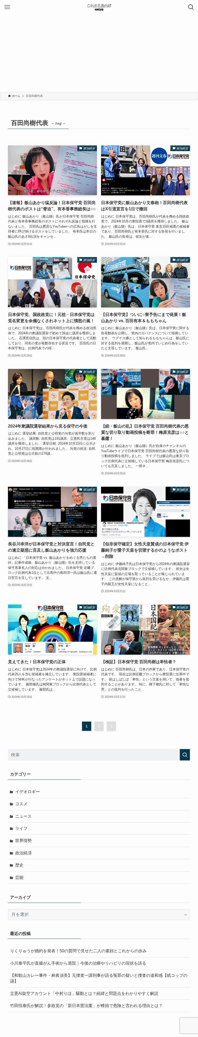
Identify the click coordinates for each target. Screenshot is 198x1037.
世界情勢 (23, 840)
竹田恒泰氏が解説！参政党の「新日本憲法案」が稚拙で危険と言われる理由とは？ (86, 1005)
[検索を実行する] (185, 755)
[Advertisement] (99, 53)
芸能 (19, 877)
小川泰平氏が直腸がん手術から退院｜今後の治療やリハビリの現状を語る (78, 963)
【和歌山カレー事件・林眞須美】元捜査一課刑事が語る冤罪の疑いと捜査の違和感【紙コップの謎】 (98, 978)
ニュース (23, 816)
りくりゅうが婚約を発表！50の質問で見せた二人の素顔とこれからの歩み (78, 951)
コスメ (21, 804)
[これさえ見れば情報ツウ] (99, 7)
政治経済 (23, 853)
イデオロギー (27, 792)
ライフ (21, 828)
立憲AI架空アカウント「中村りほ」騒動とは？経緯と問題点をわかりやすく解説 (84, 993)
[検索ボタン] (191, 7)
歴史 (19, 865)
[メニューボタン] (7, 7)
